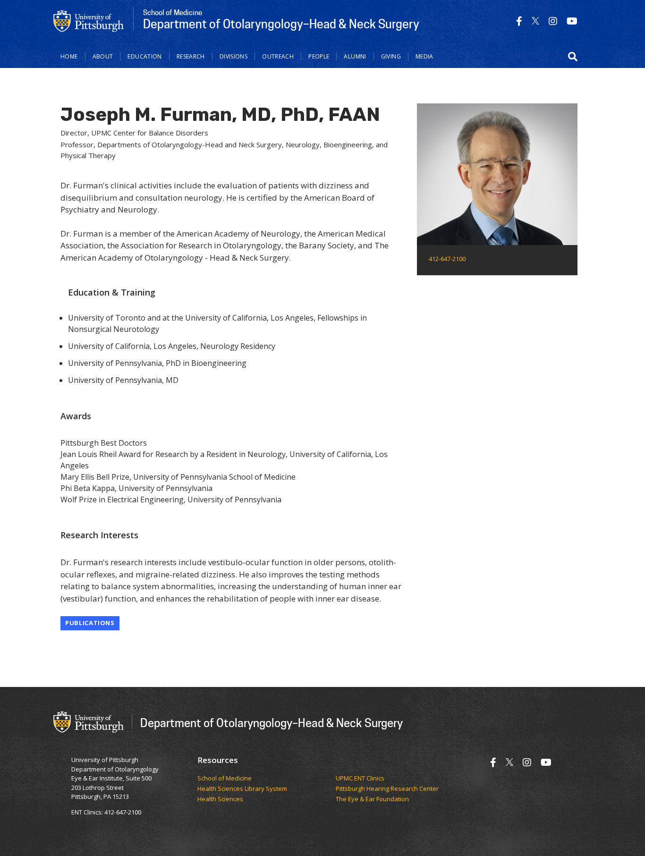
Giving (391, 56)
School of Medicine (224, 778)
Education (144, 56)
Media (424, 56)
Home (69, 56)
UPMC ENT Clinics (360, 778)
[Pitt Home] (88, 20)
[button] (573, 56)
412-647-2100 (447, 258)
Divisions (233, 56)
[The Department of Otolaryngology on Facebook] (519, 21)
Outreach (278, 56)
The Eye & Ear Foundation (372, 799)
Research (191, 56)
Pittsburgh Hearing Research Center (387, 789)
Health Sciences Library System (242, 789)
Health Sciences (220, 799)
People (318, 56)
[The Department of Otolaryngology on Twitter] (535, 21)
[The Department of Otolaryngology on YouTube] (572, 21)
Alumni (355, 56)
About (103, 56)
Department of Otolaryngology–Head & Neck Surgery (271, 722)
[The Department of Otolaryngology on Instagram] (553, 21)
